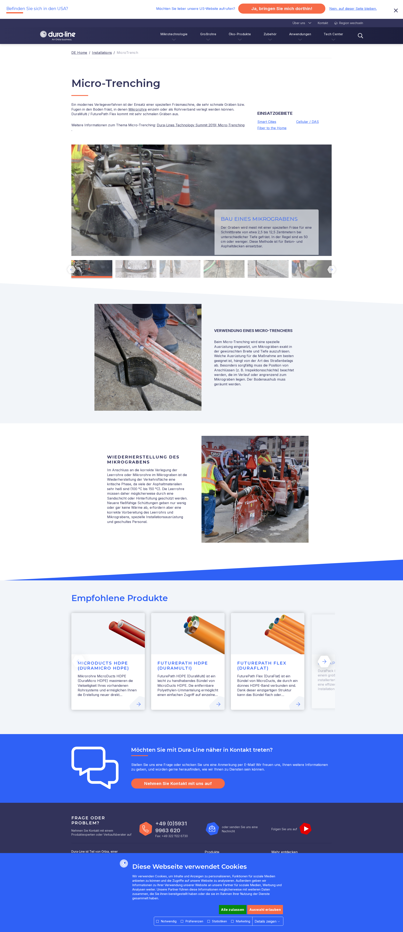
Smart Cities (266, 122)
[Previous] (71, 269)
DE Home (79, 52)
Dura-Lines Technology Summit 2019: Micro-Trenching (201, 125)
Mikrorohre (137, 109)
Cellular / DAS (307, 122)
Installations (102, 52)
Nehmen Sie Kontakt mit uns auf (178, 783)
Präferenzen (194, 921)
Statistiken (219, 921)
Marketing (243, 921)
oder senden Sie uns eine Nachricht (240, 829)
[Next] (331, 269)
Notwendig (169, 921)
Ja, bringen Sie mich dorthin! (281, 8)
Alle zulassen (232, 909)
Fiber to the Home (272, 128)
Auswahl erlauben (265, 909)
